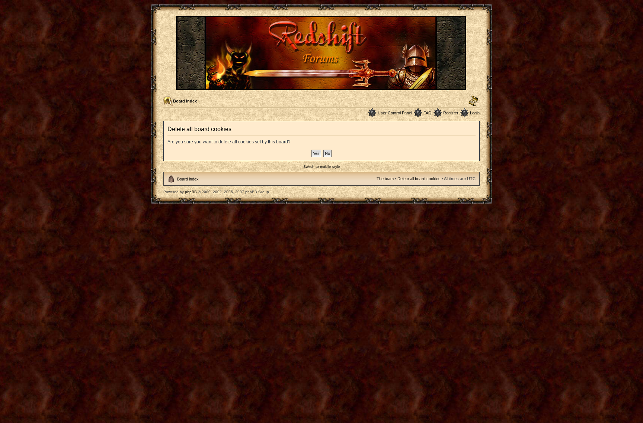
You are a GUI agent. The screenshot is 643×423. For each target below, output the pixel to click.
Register (450, 113)
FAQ (427, 113)
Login (475, 113)
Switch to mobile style (321, 167)
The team (385, 178)
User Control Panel (395, 113)
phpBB (191, 192)
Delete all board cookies (419, 178)
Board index (185, 101)
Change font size (473, 101)
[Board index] (321, 87)
